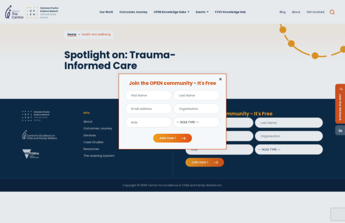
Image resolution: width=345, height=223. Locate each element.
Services (89, 135)
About (296, 12)
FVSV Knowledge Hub (230, 12)
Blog (283, 12)
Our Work (106, 12)
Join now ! (167, 138)
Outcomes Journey (133, 12)
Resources (91, 149)
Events (200, 12)
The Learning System (98, 156)
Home (71, 34)
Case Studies (93, 142)
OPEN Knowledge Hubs (170, 12)
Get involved (315, 12)
